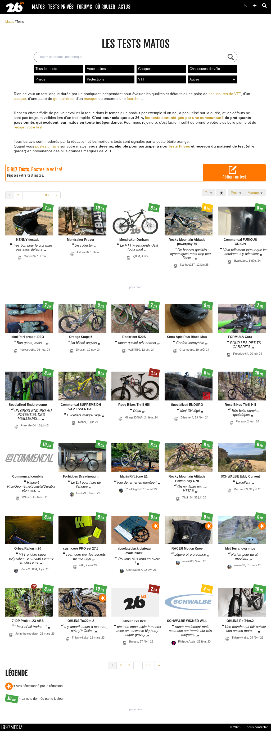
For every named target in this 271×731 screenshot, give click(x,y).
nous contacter (257, 727)
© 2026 (235, 727)
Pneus (40, 79)
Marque (254, 193)
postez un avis (47, 146)
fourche (133, 98)
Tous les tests (46, 69)
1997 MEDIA (13, 727)
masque (90, 98)
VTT (141, 79)
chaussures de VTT (225, 94)
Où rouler (105, 7)
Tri (207, 193)
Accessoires (96, 69)
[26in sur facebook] (217, 7)
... (35, 195)
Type (235, 193)
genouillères (63, 98)
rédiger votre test (28, 127)
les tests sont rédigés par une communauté (184, 117)
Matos (38, 7)
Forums (84, 7)
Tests (20, 22)
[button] (255, 5)
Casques (145, 69)
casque (20, 98)
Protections (95, 79)
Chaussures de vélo (204, 69)
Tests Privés (61, 7)
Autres (194, 79)
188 (46, 195)
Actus (124, 7)
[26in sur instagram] (224, 7)
